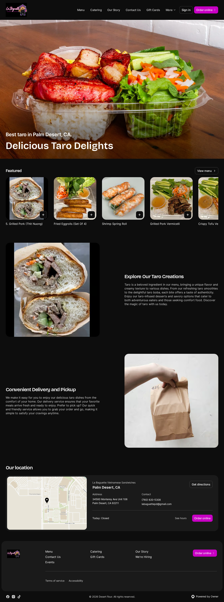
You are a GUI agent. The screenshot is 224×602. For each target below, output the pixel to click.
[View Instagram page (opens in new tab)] (13, 597)
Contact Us (133, 10)
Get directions (201, 484)
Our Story (113, 10)
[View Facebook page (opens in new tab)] (8, 597)
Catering (96, 10)
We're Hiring (143, 557)
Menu (81, 10)
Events (49, 562)
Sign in (186, 10)
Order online (202, 518)
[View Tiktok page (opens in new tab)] (19, 597)
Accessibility (76, 580)
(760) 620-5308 (151, 500)
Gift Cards (153, 10)
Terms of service (54, 580)
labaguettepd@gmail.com (157, 504)
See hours (180, 518)
